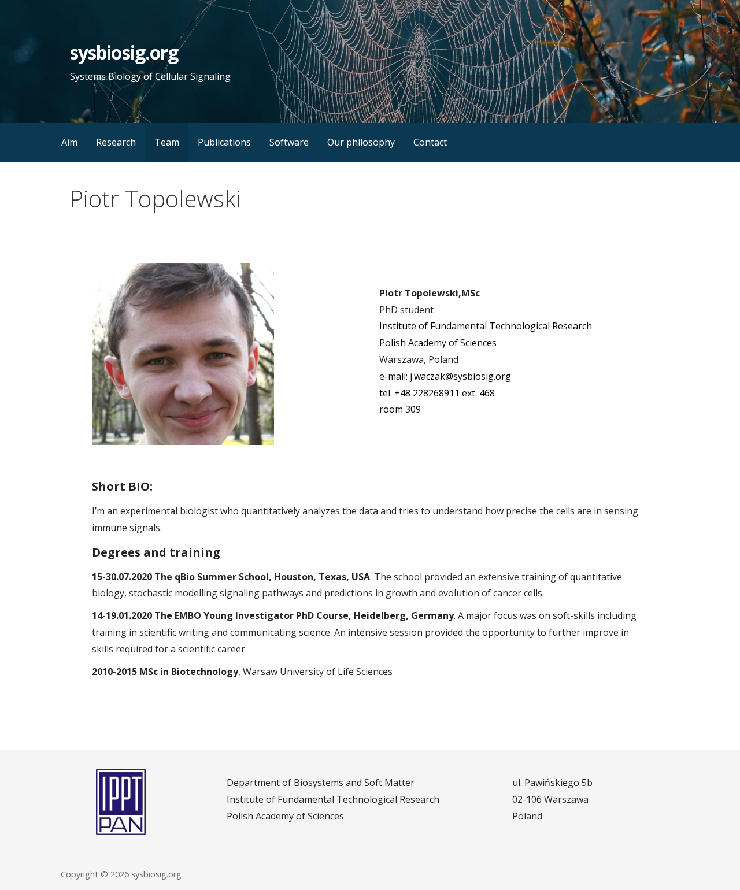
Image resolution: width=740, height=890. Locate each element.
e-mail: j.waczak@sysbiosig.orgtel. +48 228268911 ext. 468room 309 (445, 393)
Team (166, 142)
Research (116, 142)
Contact (430, 142)
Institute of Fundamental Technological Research (485, 326)
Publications (224, 142)
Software (289, 142)
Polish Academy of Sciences (438, 342)
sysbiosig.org (124, 52)
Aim (69, 142)
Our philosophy (361, 142)
